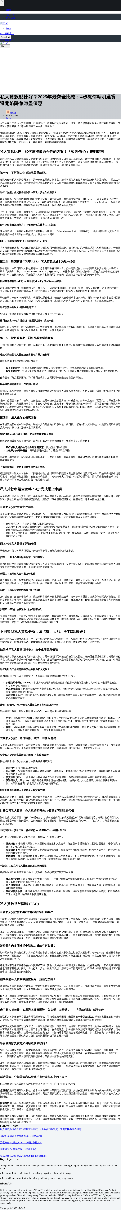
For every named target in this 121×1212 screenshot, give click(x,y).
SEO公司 (10, 15)
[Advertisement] (60, 70)
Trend (8, 28)
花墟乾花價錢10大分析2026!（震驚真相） (21, 1136)
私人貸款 (10, 18)
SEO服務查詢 (7, 33)
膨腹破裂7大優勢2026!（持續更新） (18, 1149)
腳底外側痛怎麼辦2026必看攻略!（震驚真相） (24, 1156)
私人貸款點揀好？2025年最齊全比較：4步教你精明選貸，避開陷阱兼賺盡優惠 (40, 1129)
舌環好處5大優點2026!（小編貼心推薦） (21, 1142)
